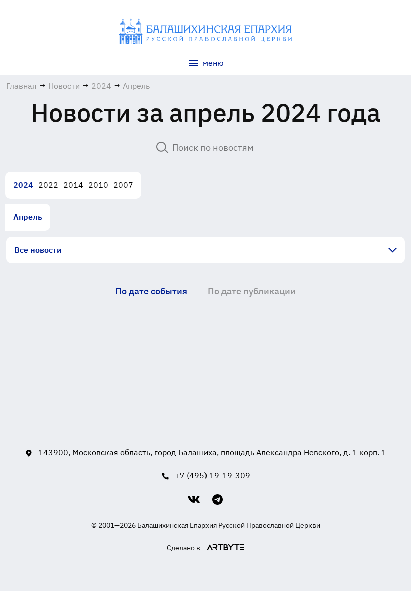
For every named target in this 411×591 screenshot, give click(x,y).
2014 (73, 185)
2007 (123, 185)
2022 (48, 185)
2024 (23, 185)
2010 (98, 185)
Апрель (27, 217)
